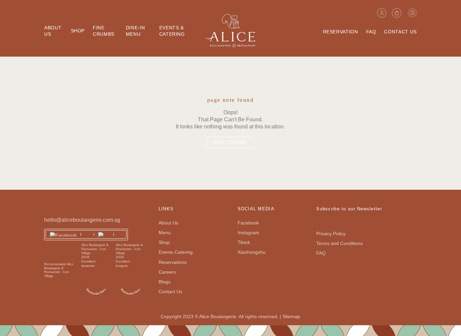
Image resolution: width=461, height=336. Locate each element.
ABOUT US (52, 31)
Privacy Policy (331, 233)
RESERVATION (340, 31)
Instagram (248, 232)
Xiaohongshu (252, 252)
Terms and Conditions (339, 243)
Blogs (164, 281)
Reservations (173, 262)
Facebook (248, 222)
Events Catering (176, 252)
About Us (168, 222)
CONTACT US (400, 31)
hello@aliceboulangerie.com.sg (82, 220)
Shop (164, 242)
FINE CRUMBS (103, 31)
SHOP (78, 30)
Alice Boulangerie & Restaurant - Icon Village (94, 248)
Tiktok (244, 242)
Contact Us (170, 291)
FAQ (371, 31)
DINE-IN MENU (135, 31)
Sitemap (291, 316)
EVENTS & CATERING (172, 31)
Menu (165, 232)
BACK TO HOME (230, 142)
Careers (167, 272)
